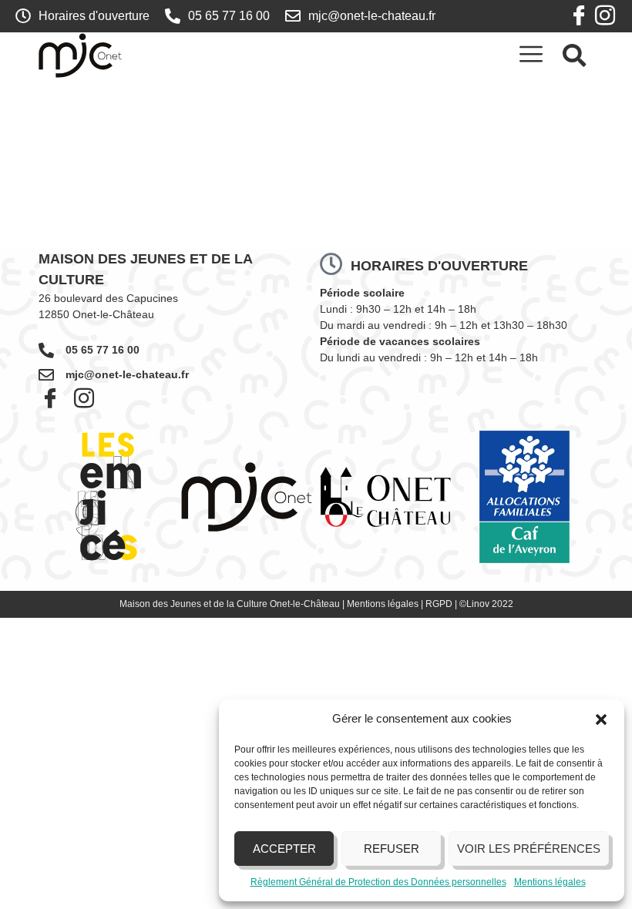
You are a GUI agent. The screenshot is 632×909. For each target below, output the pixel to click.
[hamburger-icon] (531, 54)
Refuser (391, 848)
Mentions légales (550, 882)
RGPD (438, 604)
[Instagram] (605, 16)
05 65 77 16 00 (103, 350)
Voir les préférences (528, 848)
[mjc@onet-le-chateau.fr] (46, 375)
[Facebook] (578, 16)
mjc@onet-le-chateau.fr (127, 374)
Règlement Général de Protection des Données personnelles (378, 882)
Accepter (284, 848)
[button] (601, 719)
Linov (477, 604)
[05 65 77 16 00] (46, 350)
